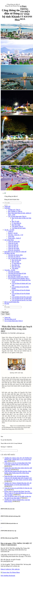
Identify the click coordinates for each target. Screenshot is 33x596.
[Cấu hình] (1, 520)
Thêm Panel (4, 312)
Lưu (2, 314)
